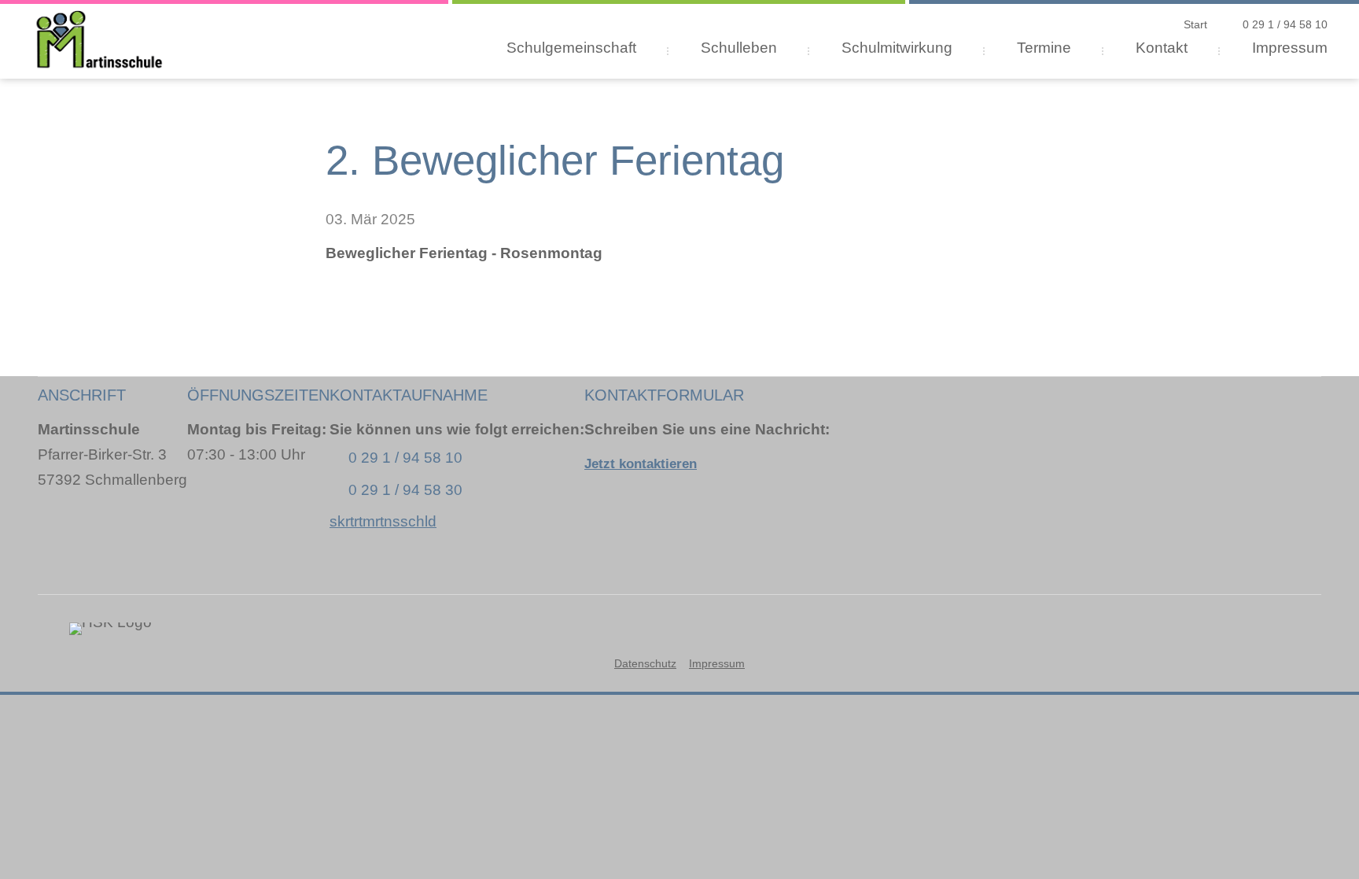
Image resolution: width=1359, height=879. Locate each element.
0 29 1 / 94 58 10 (1285, 24)
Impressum (1290, 47)
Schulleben (739, 47)
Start (1195, 24)
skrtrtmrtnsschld (383, 521)
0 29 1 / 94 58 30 (405, 490)
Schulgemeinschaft (571, 47)
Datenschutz (645, 663)
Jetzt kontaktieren (640, 463)
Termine (1044, 47)
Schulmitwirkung (897, 47)
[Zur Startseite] (99, 35)
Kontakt (1162, 47)
